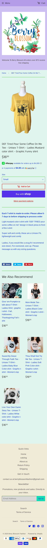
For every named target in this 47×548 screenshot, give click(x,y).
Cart (43, 3)
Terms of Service (23, 512)
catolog (23, 458)
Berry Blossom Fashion (17, 534)
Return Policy (24, 465)
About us (23, 461)
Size (3, 175)
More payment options (23, 201)
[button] (23, 168)
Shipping (24, 469)
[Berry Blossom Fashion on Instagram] (42, 526)
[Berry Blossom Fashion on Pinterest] (38, 526)
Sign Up (40, 499)
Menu (7, 3)
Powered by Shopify (35, 534)
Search (23, 508)
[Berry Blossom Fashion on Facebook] (34, 526)
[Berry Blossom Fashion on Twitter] (29, 526)
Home (4, 73)
